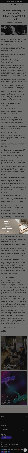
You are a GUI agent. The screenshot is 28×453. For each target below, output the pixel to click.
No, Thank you (7, 231)
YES (7, 228)
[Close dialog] (27, 219)
